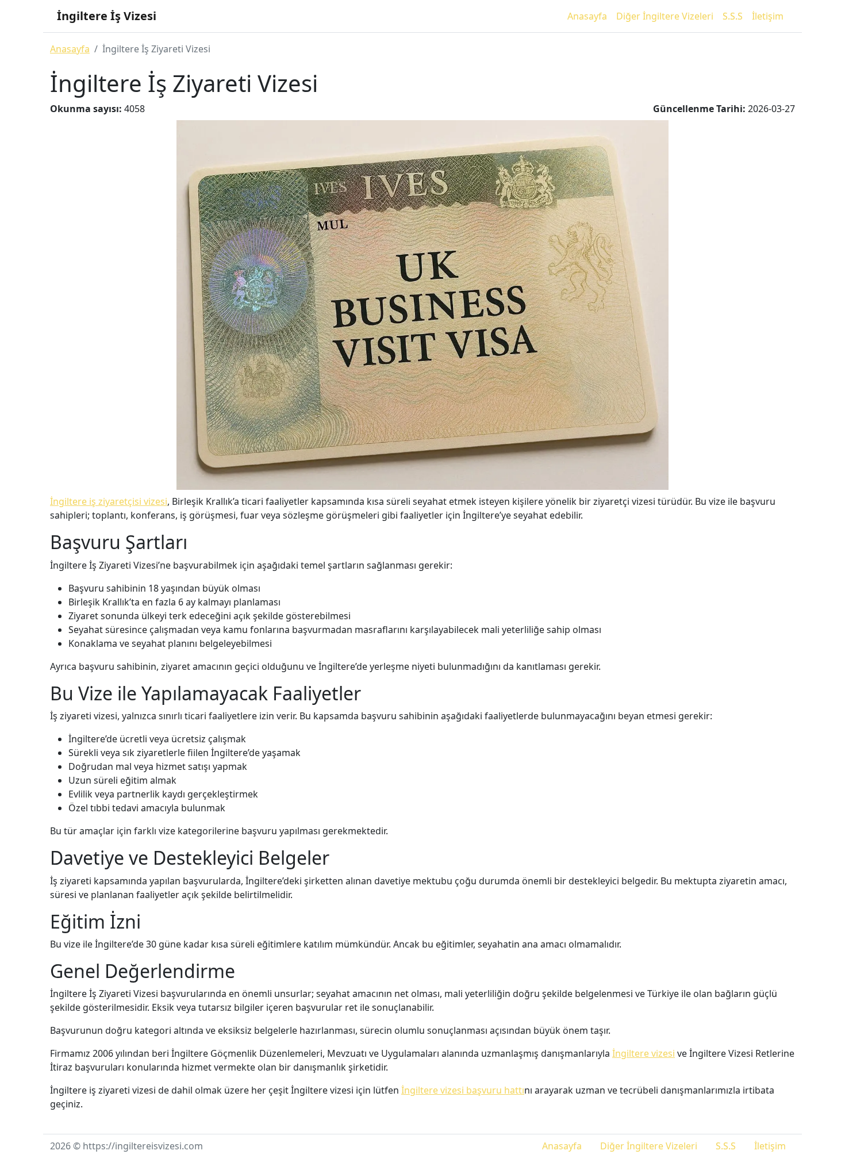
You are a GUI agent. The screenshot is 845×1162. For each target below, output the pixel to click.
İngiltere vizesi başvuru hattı (462, 1090)
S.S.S (733, 16)
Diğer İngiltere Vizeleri (664, 16)
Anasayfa (587, 16)
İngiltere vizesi (643, 1053)
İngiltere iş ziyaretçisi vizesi (108, 501)
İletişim (767, 16)
